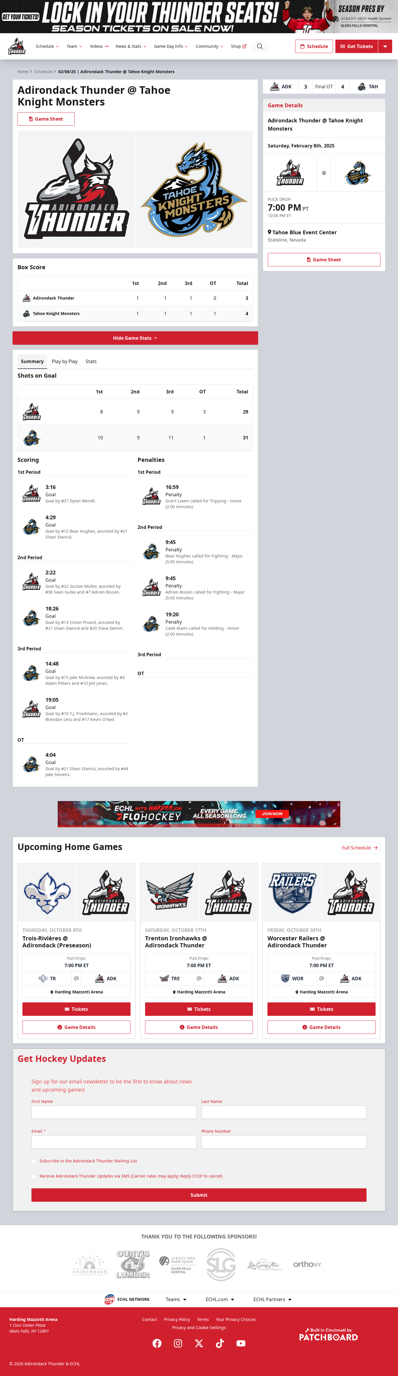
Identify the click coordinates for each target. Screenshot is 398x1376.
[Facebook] (157, 1343)
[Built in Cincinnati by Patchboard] (329, 1334)
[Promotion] (199, 16)
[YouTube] (241, 1343)
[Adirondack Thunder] (17, 46)
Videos (96, 46)
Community (207, 46)
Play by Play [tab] (65, 361)
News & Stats (128, 46)
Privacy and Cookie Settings (199, 1327)
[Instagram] (178, 1343)
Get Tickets (360, 46)
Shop (236, 46)
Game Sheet (49, 119)
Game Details (80, 1027)
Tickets (80, 1009)
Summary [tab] (32, 361)
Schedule (45, 46)
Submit (199, 1195)
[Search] (260, 46)
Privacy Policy (177, 1319)
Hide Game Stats (132, 338)
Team (72, 46)
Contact (149, 1319)
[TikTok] (220, 1343)
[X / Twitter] (199, 1343)
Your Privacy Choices (236, 1319)
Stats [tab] (91, 361)
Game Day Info (168, 46)
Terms (203, 1319)
